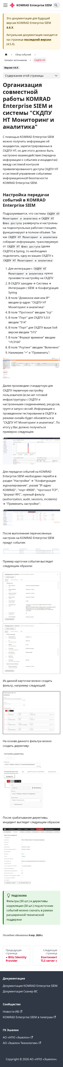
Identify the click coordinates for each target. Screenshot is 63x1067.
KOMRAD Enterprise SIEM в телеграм (28, 1017)
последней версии (37, 39)
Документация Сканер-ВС (20, 991)
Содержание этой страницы (24, 76)
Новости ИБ (11, 1011)
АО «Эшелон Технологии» (20, 1043)
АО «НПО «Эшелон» (16, 1037)
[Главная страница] (6, 54)
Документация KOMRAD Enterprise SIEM (30, 986)
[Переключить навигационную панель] (5, 5)
